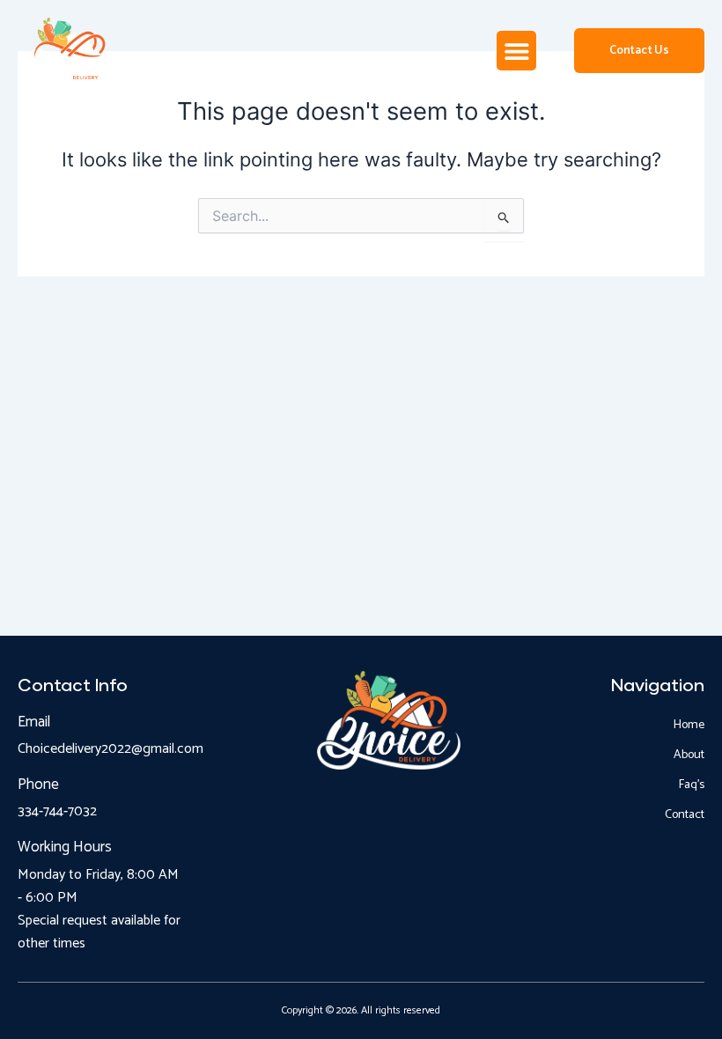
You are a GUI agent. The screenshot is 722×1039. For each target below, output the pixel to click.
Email (34, 722)
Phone (38, 784)
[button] (516, 50)
